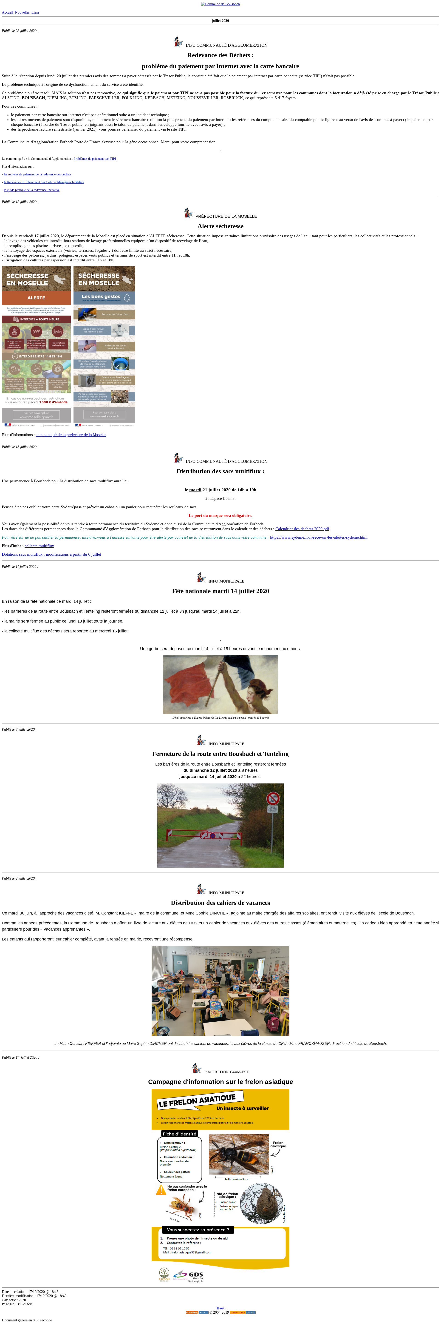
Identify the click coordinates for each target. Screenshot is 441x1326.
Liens (35, 12)
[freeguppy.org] (197, 1312)
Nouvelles (22, 12)
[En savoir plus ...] (243, 1312)
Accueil (7, 12)
